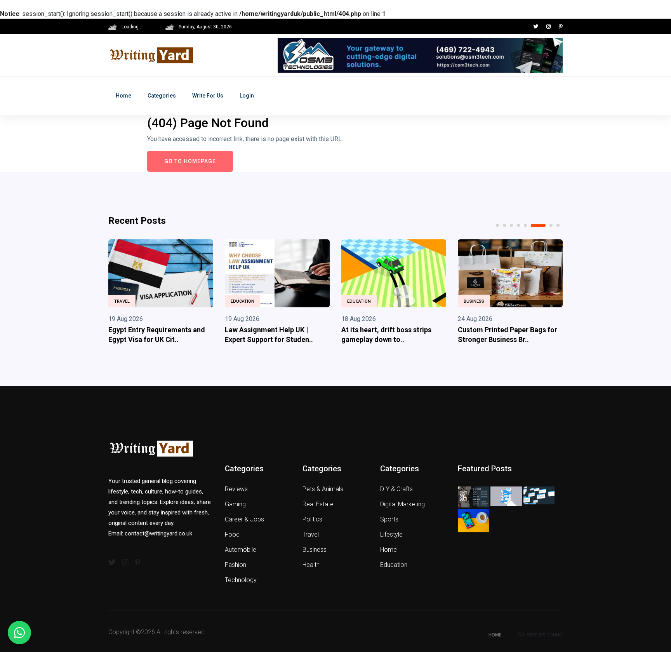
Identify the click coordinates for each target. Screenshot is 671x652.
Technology (241, 580)
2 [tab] (504, 225)
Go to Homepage (190, 161)
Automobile (240, 549)
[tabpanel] (160, 293)
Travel (122, 301)
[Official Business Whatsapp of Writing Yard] (19, 632)
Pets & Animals (322, 489)
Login (247, 95)
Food (232, 534)
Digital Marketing (402, 504)
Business (474, 301)
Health (311, 564)
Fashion (235, 564)
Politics (312, 519)
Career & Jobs (244, 519)
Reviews (236, 489)
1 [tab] (497, 225)
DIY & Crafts (396, 489)
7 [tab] (551, 225)
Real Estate (318, 504)
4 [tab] (518, 225)
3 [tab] (511, 225)
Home (123, 95)
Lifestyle (391, 534)
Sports (389, 519)
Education (242, 301)
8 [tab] (558, 225)
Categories (162, 95)
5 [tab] (525, 225)
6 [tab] (538, 225)
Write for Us (207, 95)
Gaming (235, 504)
